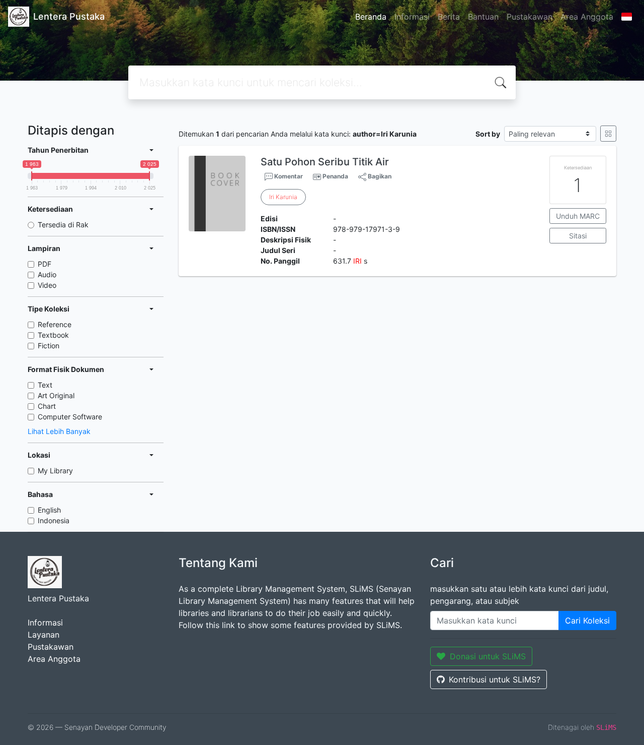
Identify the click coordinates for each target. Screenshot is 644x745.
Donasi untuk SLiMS (488, 656)
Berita (449, 17)
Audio (47, 274)
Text (45, 385)
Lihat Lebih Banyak (59, 431)
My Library (55, 470)
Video (47, 285)
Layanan (43, 635)
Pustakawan (529, 17)
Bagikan (378, 176)
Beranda (370, 17)
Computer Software (70, 416)
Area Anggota (586, 17)
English (49, 510)
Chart (47, 406)
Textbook (53, 335)
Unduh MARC (578, 216)
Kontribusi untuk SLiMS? (494, 679)
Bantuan (483, 17)
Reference (54, 324)
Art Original (56, 395)
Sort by (487, 134)
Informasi (412, 17)
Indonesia (53, 520)
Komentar (288, 176)
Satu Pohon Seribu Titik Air (325, 162)
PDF (44, 264)
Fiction (48, 345)
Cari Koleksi (587, 620)
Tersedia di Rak (63, 224)
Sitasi (578, 235)
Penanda (335, 176)
